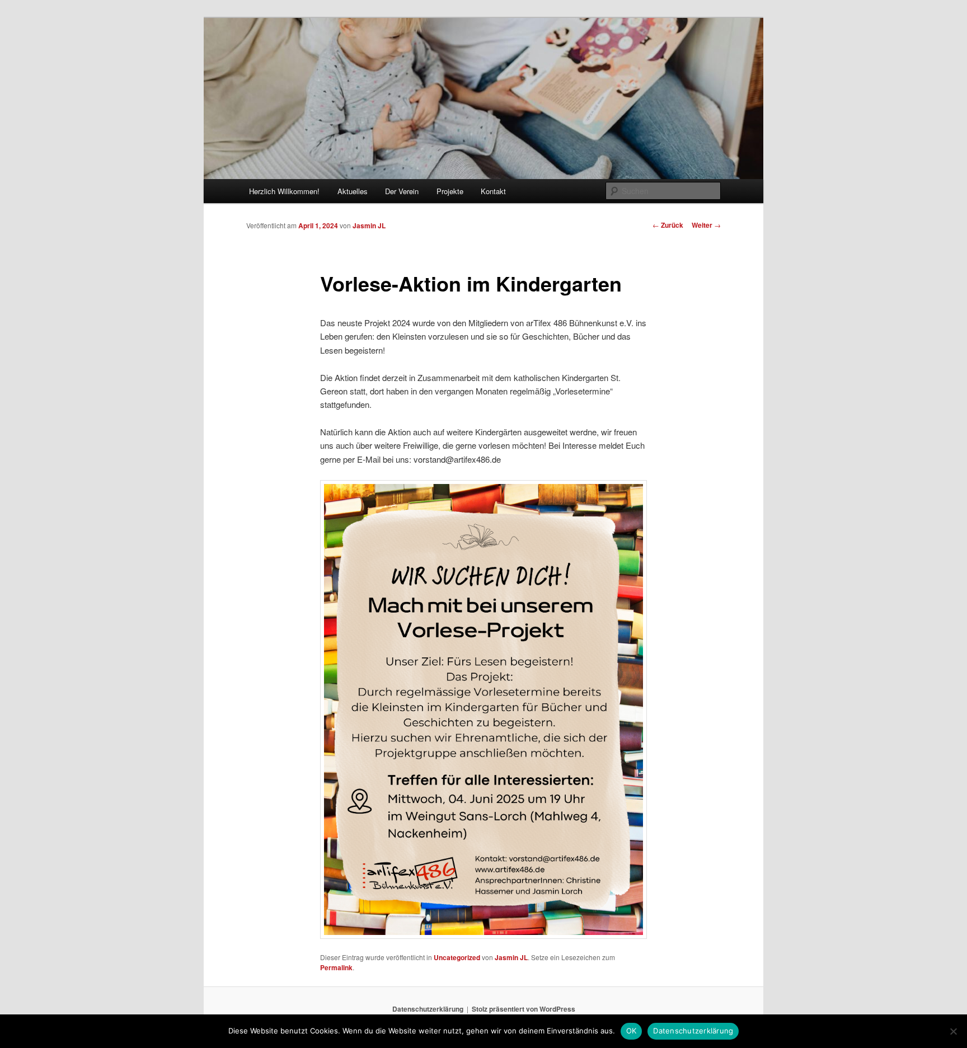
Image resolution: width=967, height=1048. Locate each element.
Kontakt (493, 191)
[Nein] (953, 1031)
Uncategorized (457, 957)
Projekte (449, 191)
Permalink (336, 967)
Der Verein (402, 191)
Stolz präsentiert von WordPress (523, 1009)
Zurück (668, 225)
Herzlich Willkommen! (284, 191)
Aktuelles (352, 191)
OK (631, 1030)
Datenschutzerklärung (427, 1009)
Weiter (706, 225)
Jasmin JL (369, 225)
